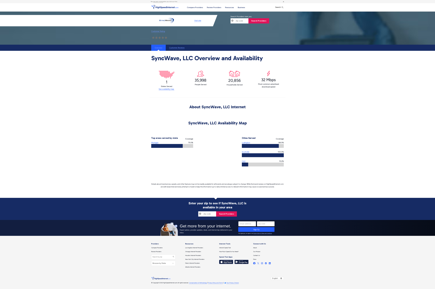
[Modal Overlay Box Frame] (217, 228)
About (255, 248)
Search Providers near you (241, 16)
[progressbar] (172, 146)
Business (241, 7)
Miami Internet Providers (192, 263)
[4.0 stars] (162, 37)
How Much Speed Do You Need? (229, 251)
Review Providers (214, 7)
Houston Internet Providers (193, 255)
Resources (229, 7)
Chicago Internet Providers (193, 251)
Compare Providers (195, 7)
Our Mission (256, 251)
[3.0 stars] (159, 37)
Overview (158, 48)
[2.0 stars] (156, 37)
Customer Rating (158, 31)
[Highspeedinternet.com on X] (258, 263)
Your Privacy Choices (232, 283)
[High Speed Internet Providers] (164, 7)
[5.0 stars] (166, 37)
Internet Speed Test (225, 248)
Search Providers (258, 21)
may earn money (158, 1)
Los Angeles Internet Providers (194, 248)
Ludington (246, 142)
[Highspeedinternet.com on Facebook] (254, 263)
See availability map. (166, 89)
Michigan (154, 142)
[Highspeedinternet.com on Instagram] (262, 263)
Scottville (245, 152)
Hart (243, 161)
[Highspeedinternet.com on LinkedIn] (270, 263)
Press (254, 259)
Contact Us (256, 255)
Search (278, 7)
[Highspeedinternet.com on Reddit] (266, 263)
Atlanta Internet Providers (192, 267)
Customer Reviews (177, 48)
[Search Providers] (173, 257)
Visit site (197, 21)
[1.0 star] (153, 37)
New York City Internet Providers (194, 259)
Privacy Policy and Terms (215, 283)
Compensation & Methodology (198, 283)
